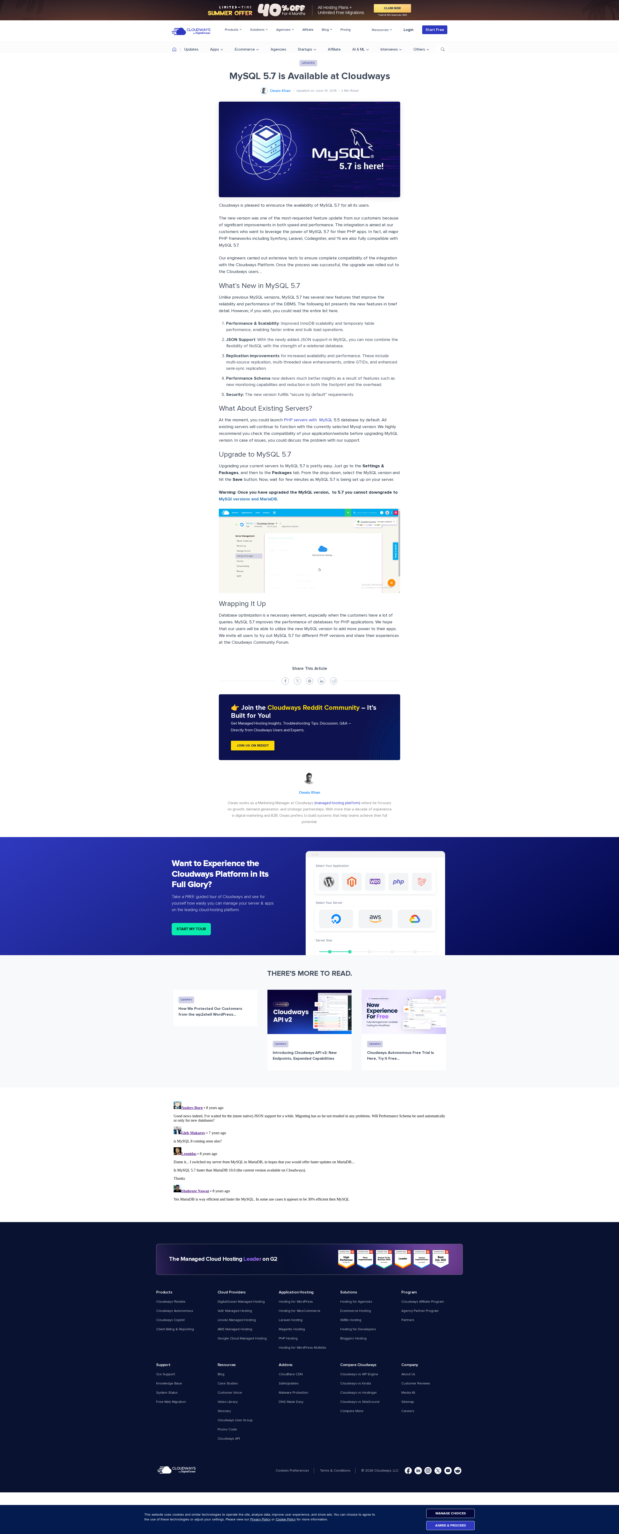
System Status (167, 1392)
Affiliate (308, 29)
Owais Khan (280, 91)
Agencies (284, 29)
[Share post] (285, 681)
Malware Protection (293, 1392)
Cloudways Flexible (170, 1301)
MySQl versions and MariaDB (248, 499)
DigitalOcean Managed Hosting (241, 1301)
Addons (286, 1365)
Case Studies (228, 1383)
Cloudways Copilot (170, 1320)
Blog (326, 29)
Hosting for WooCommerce (299, 1311)
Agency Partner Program (420, 1311)
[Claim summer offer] (309, 10)
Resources (381, 30)
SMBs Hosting (350, 1320)
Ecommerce (245, 49)
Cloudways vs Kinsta (355, 1383)
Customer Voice (230, 1392)
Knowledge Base (169, 1383)
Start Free (435, 30)
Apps (214, 49)
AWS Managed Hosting (235, 1329)
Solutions (257, 29)
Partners (407, 1320)
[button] (295, 1471)
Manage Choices (450, 1513)
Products (232, 29)
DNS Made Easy (291, 1402)
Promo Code (227, 1429)
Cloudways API (229, 1438)
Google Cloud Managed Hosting (242, 1338)
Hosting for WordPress (296, 1301)
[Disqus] (309, 1159)
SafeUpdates (288, 1383)
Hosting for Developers (358, 1329)
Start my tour (191, 929)
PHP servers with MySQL (308, 420)
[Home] (174, 50)
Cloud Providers (232, 1292)
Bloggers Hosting (353, 1338)
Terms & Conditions (335, 1470)
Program (409, 1292)
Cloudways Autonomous (174, 1311)
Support (163, 1365)
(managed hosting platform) (337, 803)
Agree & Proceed (450, 1525)
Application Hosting (296, 1292)
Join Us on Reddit (253, 745)
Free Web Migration (171, 1402)
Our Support (165, 1374)
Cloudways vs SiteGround (359, 1402)
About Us (408, 1374)
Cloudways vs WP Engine (359, 1374)
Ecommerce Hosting (355, 1311)
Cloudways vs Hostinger (358, 1392)
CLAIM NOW (392, 8)
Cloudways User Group (235, 1420)
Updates (191, 49)
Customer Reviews (415, 1383)
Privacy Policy (260, 1519)
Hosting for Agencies (356, 1301)
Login (408, 30)
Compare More (351, 1411)
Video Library (228, 1402)
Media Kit (408, 1392)
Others (419, 49)
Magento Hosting (292, 1329)
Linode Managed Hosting (237, 1320)
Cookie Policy (286, 1519)
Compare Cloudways (358, 1365)
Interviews (389, 49)
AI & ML (358, 49)
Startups (305, 49)
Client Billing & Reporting (175, 1329)
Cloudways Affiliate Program (422, 1301)
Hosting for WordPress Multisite (302, 1347)
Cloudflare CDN (291, 1374)
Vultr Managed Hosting (235, 1311)
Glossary (224, 1411)
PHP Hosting (288, 1338)
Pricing (345, 29)
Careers (407, 1411)
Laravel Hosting (290, 1320)
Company (409, 1365)
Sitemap (407, 1402)
